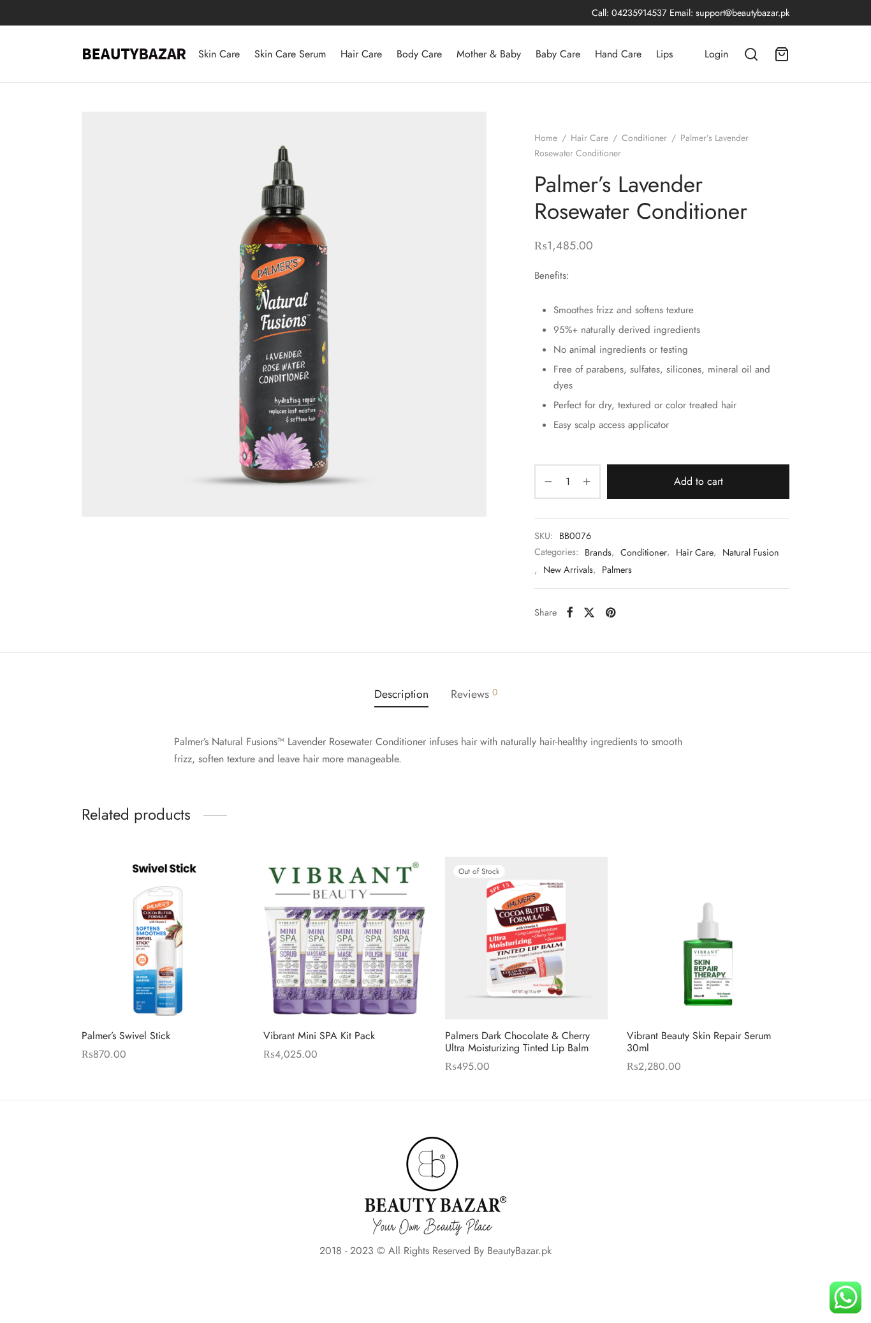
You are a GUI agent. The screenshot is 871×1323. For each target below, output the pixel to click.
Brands (598, 552)
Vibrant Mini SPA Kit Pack (319, 1035)
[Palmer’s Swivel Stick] (163, 938)
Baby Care (558, 54)
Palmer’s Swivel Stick (126, 1035)
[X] (589, 612)
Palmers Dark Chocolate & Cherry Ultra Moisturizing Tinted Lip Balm (517, 1041)
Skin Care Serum (290, 54)
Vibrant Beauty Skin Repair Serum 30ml (699, 1041)
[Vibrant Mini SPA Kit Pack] (344, 938)
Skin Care (219, 54)
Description (401, 694)
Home (545, 137)
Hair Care (361, 54)
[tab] (401, 694)
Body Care (419, 54)
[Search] (751, 54)
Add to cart (698, 481)
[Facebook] (569, 612)
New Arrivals (568, 569)
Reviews (474, 694)
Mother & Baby (489, 54)
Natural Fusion (750, 552)
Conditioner (644, 137)
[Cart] (781, 54)
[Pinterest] (610, 612)
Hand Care (618, 54)
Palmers (617, 569)
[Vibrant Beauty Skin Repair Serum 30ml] (708, 938)
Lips (664, 54)
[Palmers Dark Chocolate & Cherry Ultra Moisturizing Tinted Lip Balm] (526, 938)
